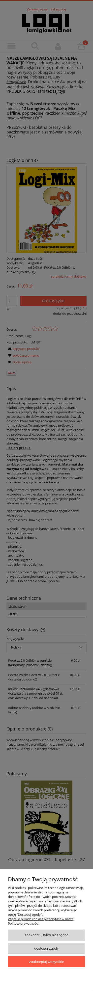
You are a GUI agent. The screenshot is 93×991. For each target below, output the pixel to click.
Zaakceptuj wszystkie (46, 962)
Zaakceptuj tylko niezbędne (46, 935)
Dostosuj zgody (46, 948)
